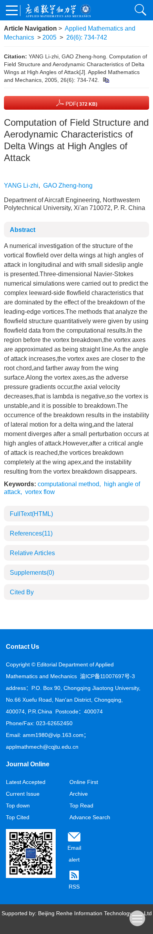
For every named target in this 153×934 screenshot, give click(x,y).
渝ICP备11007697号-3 (107, 676)
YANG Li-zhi (21, 185)
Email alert (74, 854)
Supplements (32, 572)
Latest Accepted (26, 782)
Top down (18, 805)
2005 (49, 37)
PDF (80, 104)
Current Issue (23, 794)
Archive (78, 794)
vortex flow (40, 492)
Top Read (81, 805)
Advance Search (89, 817)
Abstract (22, 229)
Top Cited (17, 817)
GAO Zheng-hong (68, 185)
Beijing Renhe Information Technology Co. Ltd (95, 913)
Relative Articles (32, 553)
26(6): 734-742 (86, 37)
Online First (83, 782)
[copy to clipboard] (106, 80)
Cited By (22, 592)
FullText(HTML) (31, 513)
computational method (68, 484)
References (31, 533)
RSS (74, 886)
